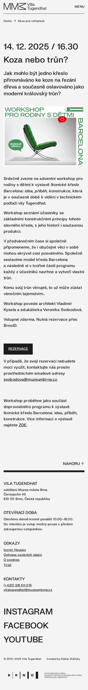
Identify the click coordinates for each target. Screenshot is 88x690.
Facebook (26, 625)
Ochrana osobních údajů (23, 555)
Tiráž (7, 565)
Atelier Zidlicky (70, 659)
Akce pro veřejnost (31, 21)
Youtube (23, 639)
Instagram (28, 611)
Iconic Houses (15, 550)
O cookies (12, 560)
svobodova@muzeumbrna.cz (30, 379)
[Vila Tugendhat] (25, 6)
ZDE (22, 425)
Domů (8, 21)
